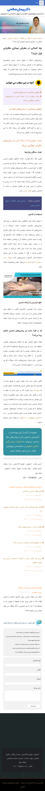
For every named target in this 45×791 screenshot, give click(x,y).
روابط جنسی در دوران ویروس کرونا (30, 526)
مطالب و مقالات (25, 38)
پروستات (36, 390)
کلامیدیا (28, 262)
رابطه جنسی (27, 190)
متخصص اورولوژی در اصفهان (31, 417)
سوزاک (10, 257)
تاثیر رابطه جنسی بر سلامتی (32, 491)
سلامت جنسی (12, 38)
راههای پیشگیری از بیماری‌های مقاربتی (26, 92)
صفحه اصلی (37, 38)
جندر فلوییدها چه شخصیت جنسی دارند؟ (27, 542)
